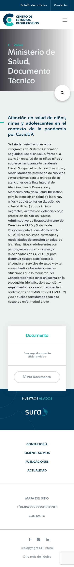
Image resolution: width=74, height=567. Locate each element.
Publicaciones (37, 461)
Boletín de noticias (34, 5)
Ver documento (38, 377)
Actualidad (37, 470)
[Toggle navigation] (65, 20)
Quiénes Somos (37, 453)
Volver (18, 45)
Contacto (60, 5)
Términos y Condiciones (37, 507)
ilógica (46, 556)
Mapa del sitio (37, 498)
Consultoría (37, 444)
